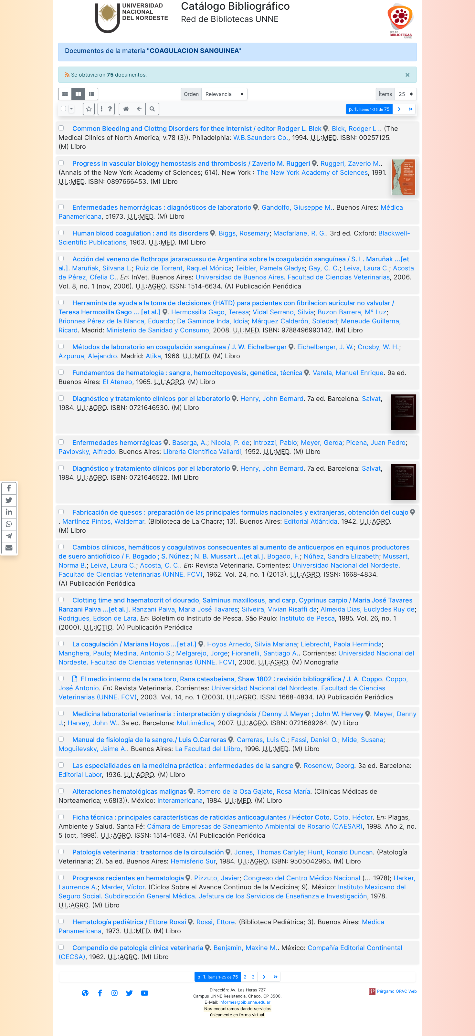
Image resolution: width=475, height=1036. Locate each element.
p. (369, 109)
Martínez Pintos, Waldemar (103, 521)
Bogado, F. (283, 556)
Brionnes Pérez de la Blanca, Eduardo (115, 321)
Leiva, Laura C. (366, 268)
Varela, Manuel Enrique (348, 373)
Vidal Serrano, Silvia (283, 312)
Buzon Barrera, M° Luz (352, 312)
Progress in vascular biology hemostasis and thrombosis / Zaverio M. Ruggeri (191, 163)
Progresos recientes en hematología (128, 878)
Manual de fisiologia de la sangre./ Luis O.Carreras (149, 740)
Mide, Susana (362, 740)
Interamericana (180, 800)
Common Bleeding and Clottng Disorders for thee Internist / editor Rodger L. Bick (197, 128)
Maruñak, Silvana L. (102, 268)
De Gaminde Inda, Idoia (212, 321)
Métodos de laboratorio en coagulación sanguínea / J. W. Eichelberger (179, 347)
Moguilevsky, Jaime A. (92, 749)
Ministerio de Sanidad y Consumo (157, 330)
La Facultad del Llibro (207, 749)
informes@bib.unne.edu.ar (244, 1002)
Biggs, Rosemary (244, 233)
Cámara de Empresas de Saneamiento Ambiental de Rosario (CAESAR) (255, 826)
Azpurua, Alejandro (87, 356)
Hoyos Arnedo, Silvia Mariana (252, 644)
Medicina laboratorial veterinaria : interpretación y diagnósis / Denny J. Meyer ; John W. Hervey (218, 714)
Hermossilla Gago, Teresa (210, 312)
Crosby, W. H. (378, 347)
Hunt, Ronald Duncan (340, 852)
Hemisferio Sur (193, 861)
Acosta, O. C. (160, 565)
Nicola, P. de (230, 442)
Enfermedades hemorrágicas (117, 442)
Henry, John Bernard (271, 399)
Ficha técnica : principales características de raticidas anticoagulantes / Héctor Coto (201, 817)
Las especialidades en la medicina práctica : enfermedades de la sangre (182, 765)
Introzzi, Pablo (275, 442)
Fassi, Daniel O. (314, 740)
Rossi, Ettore (215, 922)
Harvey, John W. (92, 723)
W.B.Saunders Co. (260, 137)
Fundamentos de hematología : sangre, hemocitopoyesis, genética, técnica (187, 373)
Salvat (371, 399)
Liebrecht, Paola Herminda (341, 644)
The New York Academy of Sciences (312, 172)
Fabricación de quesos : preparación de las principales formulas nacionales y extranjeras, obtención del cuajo (241, 512)
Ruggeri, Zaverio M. (351, 163)
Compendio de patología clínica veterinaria (137, 948)
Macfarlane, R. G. (299, 233)
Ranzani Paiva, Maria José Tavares (185, 609)
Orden (191, 94)
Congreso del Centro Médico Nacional (301, 878)
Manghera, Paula (84, 653)
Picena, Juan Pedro (376, 442)
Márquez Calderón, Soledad (294, 321)
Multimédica (195, 723)
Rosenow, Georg (329, 765)
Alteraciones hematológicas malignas (130, 791)
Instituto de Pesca (307, 618)
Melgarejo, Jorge (202, 653)
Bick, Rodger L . (356, 128)
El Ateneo (117, 382)
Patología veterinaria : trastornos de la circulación (148, 852)
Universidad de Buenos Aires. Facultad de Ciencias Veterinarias (292, 277)
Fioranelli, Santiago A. (265, 653)
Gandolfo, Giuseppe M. (297, 207)
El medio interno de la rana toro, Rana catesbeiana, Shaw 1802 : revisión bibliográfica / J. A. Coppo (231, 679)
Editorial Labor (80, 775)
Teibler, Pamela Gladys (270, 268)
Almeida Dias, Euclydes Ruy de (368, 609)
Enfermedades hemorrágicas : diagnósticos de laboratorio (161, 207)
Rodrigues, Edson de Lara (97, 618)
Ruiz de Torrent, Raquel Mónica (184, 268)
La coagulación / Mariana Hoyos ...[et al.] (134, 644)
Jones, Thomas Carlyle (269, 852)
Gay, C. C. (324, 268)
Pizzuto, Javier (216, 878)
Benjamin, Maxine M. (246, 948)
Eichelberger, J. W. (325, 347)
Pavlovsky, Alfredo (86, 451)
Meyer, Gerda (321, 442)
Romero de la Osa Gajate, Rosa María (253, 791)
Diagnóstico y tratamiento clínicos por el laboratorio (151, 399)
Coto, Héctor (353, 817)
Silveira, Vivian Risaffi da (279, 609)
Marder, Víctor (122, 887)
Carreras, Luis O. (262, 740)
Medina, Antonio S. (143, 653)
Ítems (385, 94)
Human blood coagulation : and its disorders (140, 233)
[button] (110, 109)
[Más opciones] (101, 109)
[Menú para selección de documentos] (71, 109)
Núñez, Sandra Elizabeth (341, 556)
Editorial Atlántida (310, 521)
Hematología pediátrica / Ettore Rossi (129, 922)
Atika (153, 356)
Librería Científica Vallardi (202, 451)
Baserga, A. (189, 442)
